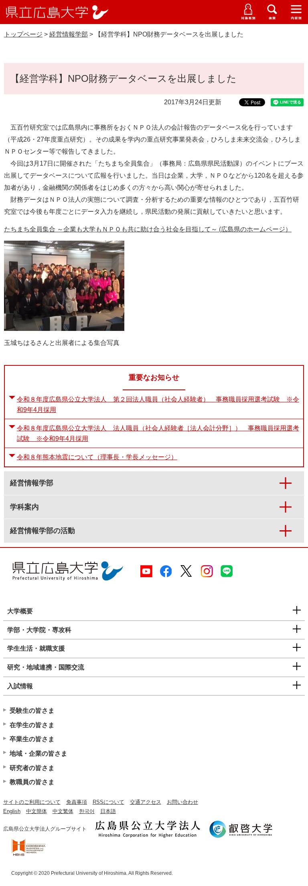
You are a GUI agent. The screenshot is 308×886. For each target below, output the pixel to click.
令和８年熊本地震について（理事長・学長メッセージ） (97, 457)
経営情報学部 (68, 34)
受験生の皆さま (32, 710)
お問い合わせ (182, 802)
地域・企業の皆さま (38, 753)
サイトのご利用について (32, 802)
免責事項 (76, 802)
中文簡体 (36, 811)
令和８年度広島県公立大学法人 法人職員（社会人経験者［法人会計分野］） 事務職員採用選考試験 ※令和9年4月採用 (158, 433)
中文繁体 (63, 811)
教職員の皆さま (32, 782)
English (11, 811)
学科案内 (24, 507)
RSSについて (108, 802)
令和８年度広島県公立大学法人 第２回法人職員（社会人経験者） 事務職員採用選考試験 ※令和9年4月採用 (158, 404)
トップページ (23, 34)
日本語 (108, 811)
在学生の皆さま (32, 725)
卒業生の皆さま (32, 739)
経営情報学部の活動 (42, 531)
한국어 (87, 811)
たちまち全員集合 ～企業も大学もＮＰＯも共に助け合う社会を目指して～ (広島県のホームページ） (148, 229)
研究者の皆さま (32, 767)
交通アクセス (145, 802)
